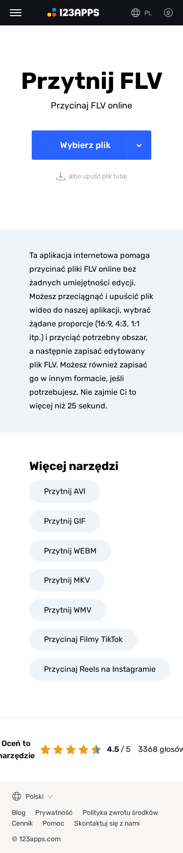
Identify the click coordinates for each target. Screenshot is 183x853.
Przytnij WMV (67, 610)
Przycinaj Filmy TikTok (83, 639)
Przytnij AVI (64, 491)
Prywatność (54, 813)
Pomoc (53, 823)
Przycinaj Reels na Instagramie (100, 669)
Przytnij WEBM (70, 550)
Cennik (22, 823)
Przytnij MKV (67, 580)
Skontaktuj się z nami (107, 823)
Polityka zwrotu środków (120, 813)
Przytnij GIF (64, 521)
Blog (18, 813)
